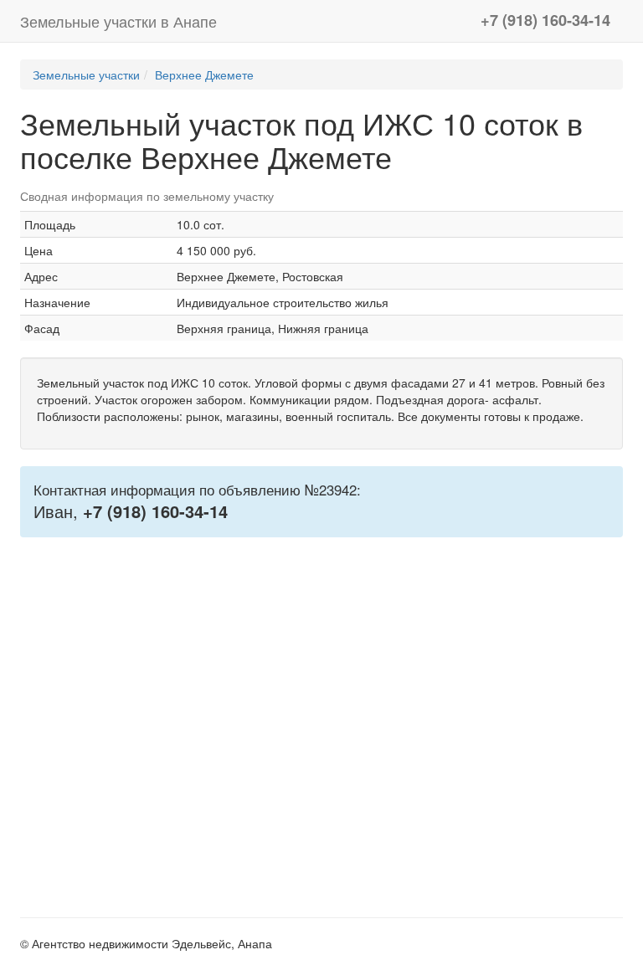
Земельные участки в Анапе (118, 21)
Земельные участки (86, 74)
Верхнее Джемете (204, 74)
